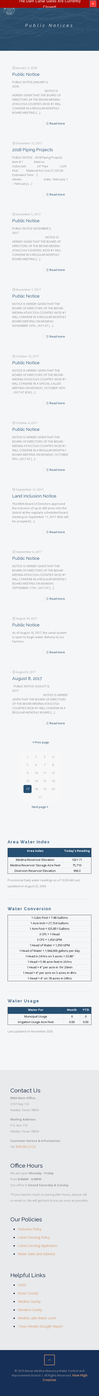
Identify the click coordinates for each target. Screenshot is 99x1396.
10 (36, 773)
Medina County (29, 1301)
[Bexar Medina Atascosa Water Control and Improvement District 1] (9, 9)
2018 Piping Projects (32, 149)
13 (27, 781)
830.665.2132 (26, 1146)
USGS (22, 1285)
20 (53, 789)
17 (27, 789)
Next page (39, 807)
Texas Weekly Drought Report (40, 1326)
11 (44, 773)
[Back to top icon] (49, 1360)
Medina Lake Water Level (37, 1318)
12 (53, 773)
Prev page (42, 742)
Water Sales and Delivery (36, 1254)
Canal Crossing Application (37, 1245)
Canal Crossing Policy (34, 1237)
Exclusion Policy (29, 1229)
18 (36, 789)
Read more (57, 123)
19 (44, 789)
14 (36, 781)
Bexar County (28, 1293)
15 (44, 781)
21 (40, 797)
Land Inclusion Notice (34, 495)
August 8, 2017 (27, 678)
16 (53, 781)
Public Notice (26, 74)
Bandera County (30, 1310)
